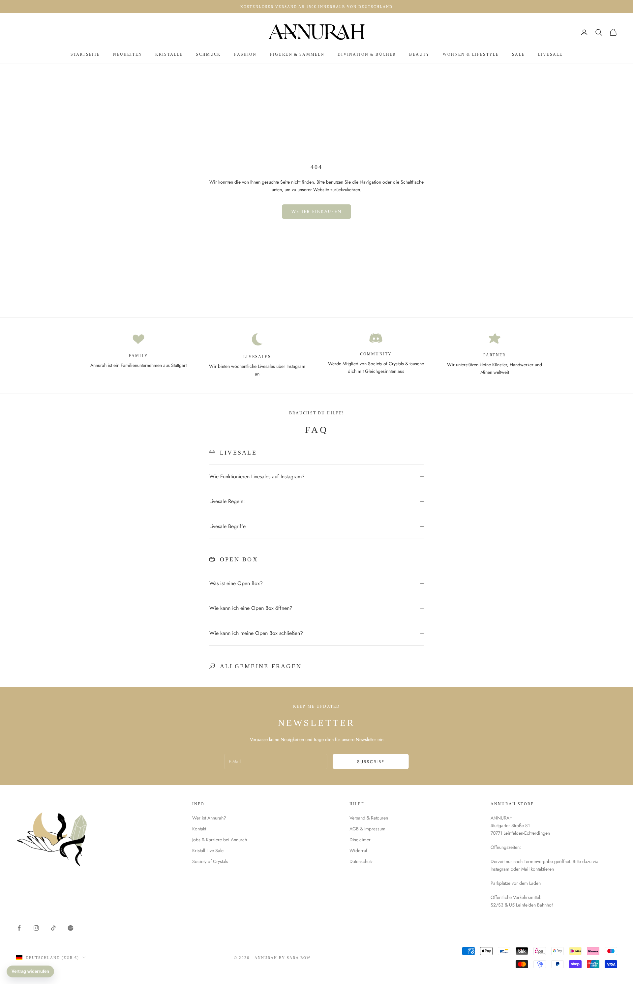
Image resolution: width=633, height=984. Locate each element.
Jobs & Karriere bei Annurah (219, 839)
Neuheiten (127, 54)
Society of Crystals (210, 861)
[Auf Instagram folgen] (36, 928)
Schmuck (208, 54)
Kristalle (169, 54)
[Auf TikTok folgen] (53, 928)
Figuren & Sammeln (297, 54)
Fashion (245, 54)
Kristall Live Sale (208, 850)
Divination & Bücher (367, 54)
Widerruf (358, 850)
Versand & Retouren (368, 818)
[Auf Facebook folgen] (19, 928)
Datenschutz (361, 861)
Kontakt (199, 828)
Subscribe (370, 762)
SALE (518, 54)
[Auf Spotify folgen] (70, 928)
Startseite (85, 54)
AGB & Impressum (367, 828)
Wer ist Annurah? (209, 818)
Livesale (550, 54)
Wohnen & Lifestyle (471, 54)
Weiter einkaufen (316, 211)
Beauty (419, 54)
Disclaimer (360, 839)
